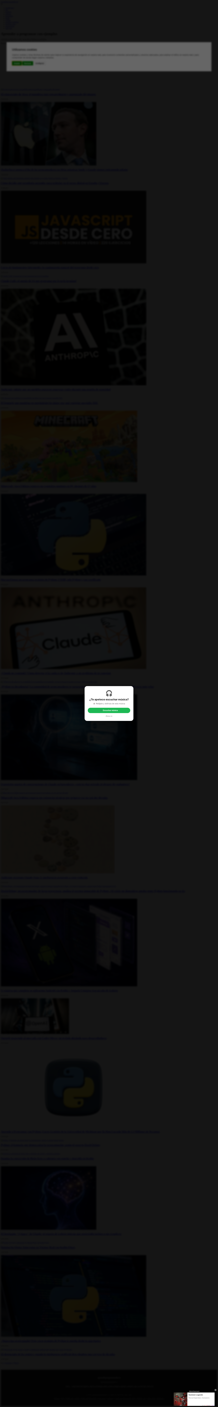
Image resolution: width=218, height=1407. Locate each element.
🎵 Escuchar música (109, 710)
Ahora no (109, 716)
